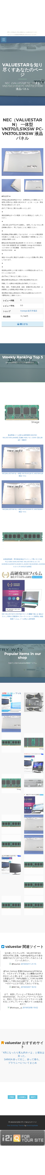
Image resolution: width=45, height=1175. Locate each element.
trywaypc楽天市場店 (28, 310)
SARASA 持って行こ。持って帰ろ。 (22, 1059)
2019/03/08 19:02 (30, 1007)
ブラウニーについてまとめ (22, 1062)
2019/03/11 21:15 (28, 964)
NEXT (33, 1097)
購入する (23, 324)
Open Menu (3, 39)
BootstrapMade (32, 1125)
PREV (12, 1097)
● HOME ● (22, 1097)
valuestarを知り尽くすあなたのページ (22, 69)
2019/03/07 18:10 (28, 987)
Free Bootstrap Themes (15, 1125)
